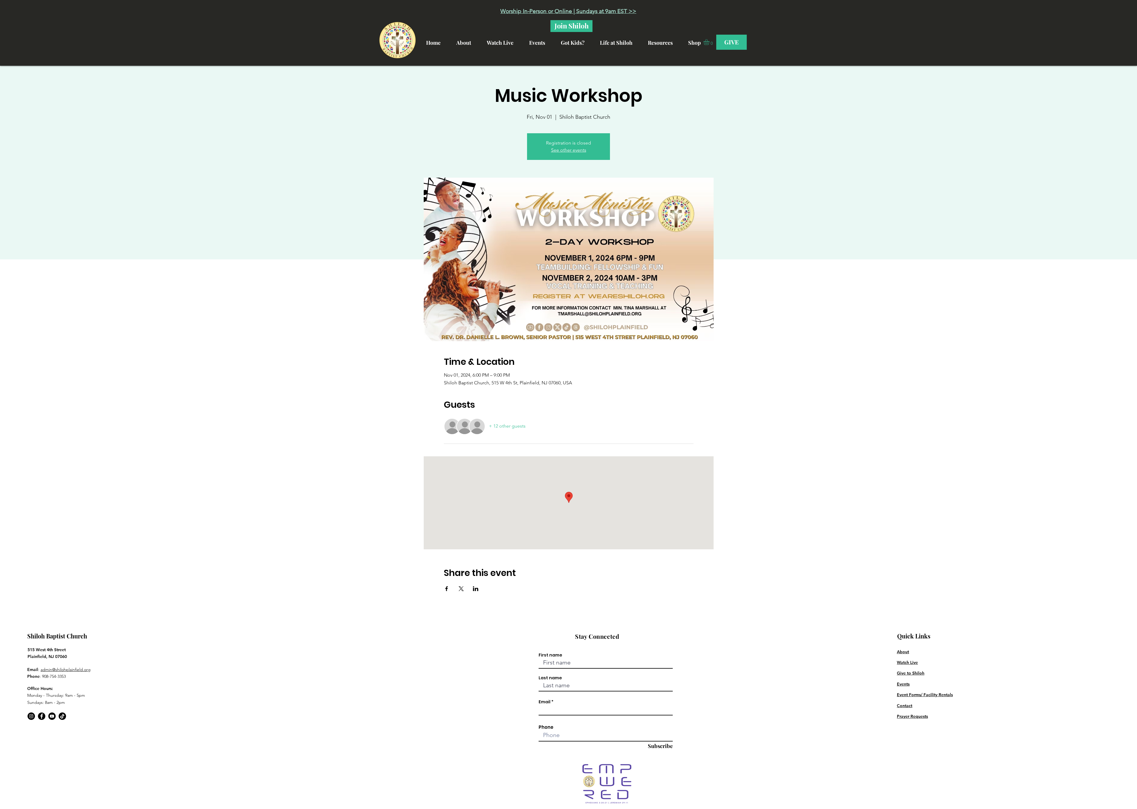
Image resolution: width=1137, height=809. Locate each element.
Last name (550, 678)
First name (550, 655)
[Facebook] (41, 716)
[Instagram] (31, 716)
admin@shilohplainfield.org (66, 669)
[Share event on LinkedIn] (475, 588)
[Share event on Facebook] (446, 588)
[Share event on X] (461, 588)
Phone (546, 727)
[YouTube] (52, 716)
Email (544, 702)
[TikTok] (62, 716)
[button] (621, 40)
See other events (568, 150)
